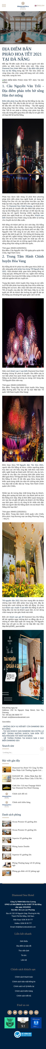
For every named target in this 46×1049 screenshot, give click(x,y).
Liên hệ (24, 960)
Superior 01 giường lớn (21, 854)
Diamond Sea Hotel (10, 68)
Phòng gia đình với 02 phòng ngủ (26, 871)
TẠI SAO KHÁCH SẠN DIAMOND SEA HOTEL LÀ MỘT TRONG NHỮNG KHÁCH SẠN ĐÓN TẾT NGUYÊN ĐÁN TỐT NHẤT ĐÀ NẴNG (23, 733)
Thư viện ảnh (24, 951)
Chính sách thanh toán (24, 977)
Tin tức (24, 955)
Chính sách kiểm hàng (21, 802)
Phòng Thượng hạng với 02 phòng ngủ (26, 864)
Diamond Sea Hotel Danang (20, 206)
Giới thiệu (24, 941)
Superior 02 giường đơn (22, 838)
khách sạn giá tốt (17, 617)
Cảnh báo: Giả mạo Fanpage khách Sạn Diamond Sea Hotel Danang (26, 786)
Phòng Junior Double (20, 846)
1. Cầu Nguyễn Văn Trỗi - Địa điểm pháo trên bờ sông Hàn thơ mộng (23, 90)
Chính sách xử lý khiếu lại (24, 986)
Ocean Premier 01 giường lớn (24, 830)
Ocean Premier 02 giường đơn (24, 822)
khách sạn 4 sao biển (19, 371)
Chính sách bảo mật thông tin (23, 982)
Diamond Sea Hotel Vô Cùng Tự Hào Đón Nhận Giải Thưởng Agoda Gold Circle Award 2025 (27, 769)
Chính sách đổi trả (19, 794)
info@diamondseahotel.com (25, 927)
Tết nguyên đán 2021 (11, 601)
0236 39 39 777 (27, 920)
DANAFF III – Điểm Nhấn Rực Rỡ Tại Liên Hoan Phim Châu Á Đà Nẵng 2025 (28, 777)
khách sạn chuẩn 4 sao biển (16, 608)
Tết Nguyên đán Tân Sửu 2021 (29, 465)
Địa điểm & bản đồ (24, 946)
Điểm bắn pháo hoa (10, 101)
